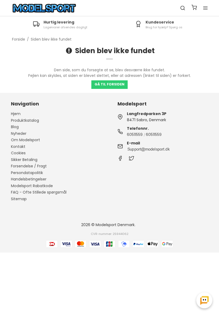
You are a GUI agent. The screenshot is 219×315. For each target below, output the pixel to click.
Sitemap (19, 199)
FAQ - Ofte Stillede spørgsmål (39, 192)
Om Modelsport (25, 140)
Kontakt (18, 146)
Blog (15, 126)
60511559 (135, 134)
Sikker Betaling (24, 159)
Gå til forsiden (109, 84)
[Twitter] (131, 159)
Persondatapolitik (27, 172)
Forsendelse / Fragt (29, 166)
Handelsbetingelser (28, 179)
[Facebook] (120, 159)
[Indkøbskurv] (194, 8)
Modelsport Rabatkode (32, 185)
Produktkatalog (25, 120)
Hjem (16, 113)
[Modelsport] (44, 8)
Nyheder (18, 133)
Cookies (18, 153)
